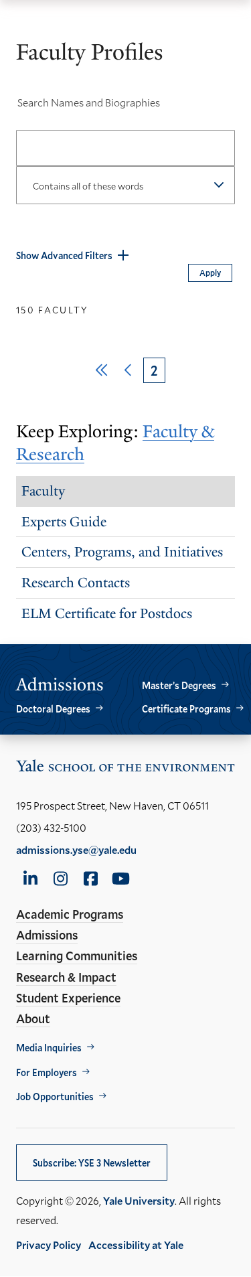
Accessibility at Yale (135, 1244)
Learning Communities (76, 956)
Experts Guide (63, 521)
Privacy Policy (48, 1244)
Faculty (43, 491)
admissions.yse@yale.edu (76, 849)
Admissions (47, 935)
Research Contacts (75, 582)
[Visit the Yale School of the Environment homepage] (125, 768)
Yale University (139, 1200)
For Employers (46, 1072)
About (33, 1018)
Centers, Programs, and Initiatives (122, 551)
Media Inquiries (49, 1047)
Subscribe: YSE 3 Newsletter (92, 1162)
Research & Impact (66, 977)
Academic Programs (69, 914)
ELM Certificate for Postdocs (106, 613)
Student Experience (68, 998)
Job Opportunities (55, 1096)
